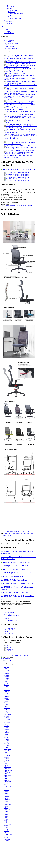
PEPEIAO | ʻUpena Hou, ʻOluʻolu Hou (16, 73)
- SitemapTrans (17, 655)
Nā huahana (7, 31)
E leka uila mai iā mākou (8, 205)
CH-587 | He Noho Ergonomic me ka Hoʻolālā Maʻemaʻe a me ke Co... (18, 156)
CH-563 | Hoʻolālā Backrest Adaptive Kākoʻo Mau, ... (20, 124)
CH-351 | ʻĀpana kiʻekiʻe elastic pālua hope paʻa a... (19, 145)
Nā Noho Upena (9, 33)
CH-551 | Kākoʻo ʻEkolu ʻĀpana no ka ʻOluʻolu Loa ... (20, 129)
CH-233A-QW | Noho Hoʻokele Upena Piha (17, 596)
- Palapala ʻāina (8, 655)
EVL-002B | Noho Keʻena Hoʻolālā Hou (19, 532)
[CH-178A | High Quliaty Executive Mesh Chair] (17, 583)
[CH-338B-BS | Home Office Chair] (12, 576)
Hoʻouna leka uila (6, 658)
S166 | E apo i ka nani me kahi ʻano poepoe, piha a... (19, 134)
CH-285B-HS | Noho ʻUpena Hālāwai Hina (17, 573)
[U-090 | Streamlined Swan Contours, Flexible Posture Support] (19, 553)
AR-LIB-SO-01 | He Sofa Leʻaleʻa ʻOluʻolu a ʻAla (19, 63)
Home (6, 29)
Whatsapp (8, 660)
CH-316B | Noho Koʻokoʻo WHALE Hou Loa (18, 566)
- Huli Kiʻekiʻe (26, 655)
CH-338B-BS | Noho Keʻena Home (14, 580)
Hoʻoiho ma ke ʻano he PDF (23, 205)
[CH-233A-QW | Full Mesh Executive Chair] (14, 592)
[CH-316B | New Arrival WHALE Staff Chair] (15, 562)
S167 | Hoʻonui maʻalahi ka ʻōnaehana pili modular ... (20, 150)
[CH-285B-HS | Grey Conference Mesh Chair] (14, 569)
